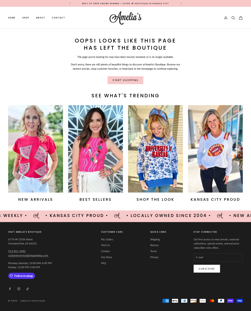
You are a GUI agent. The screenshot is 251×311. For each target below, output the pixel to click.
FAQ (103, 263)
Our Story (106, 257)
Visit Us (105, 245)
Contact (58, 17)
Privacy (154, 257)
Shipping (155, 239)
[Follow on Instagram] (18, 289)
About (40, 17)
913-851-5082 (17, 251)
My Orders (107, 239)
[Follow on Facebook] (10, 289)
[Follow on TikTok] (27, 289)
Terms (153, 251)
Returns (154, 245)
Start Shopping (125, 80)
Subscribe (207, 268)
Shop (25, 17)
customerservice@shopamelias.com (28, 255)
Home (12, 17)
